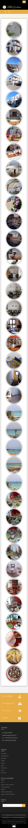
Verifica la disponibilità (6, 791)
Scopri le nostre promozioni (8, 794)
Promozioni (3, 772)
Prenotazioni (4, 768)
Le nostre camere (5, 787)
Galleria (3, 760)
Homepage (3, 753)
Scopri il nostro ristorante (7, 784)
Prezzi (2, 765)
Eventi (2, 770)
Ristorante (3, 758)
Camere (3, 763)
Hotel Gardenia (4, 756)
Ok (14, 826)
